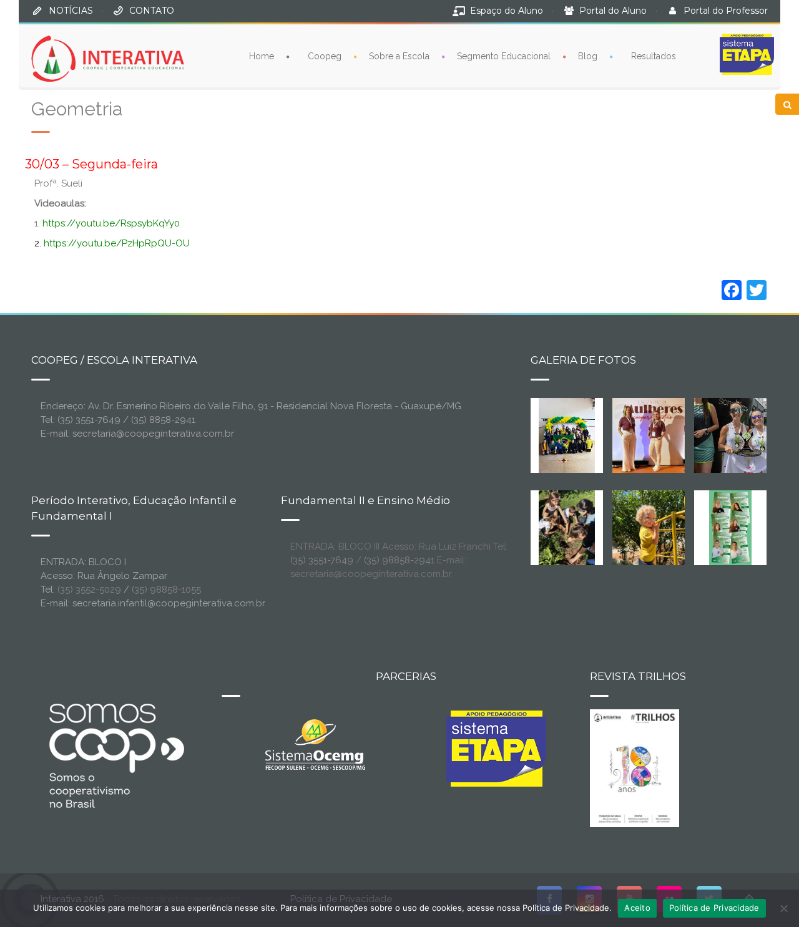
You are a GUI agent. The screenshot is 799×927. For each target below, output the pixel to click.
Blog (587, 56)
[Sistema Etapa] (496, 752)
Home (261, 56)
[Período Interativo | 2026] (649, 527)
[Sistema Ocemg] (315, 744)
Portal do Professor (726, 10)
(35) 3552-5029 (89, 589)
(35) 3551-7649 (321, 560)
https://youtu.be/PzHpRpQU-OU (117, 243)
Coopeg (324, 56)
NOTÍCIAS (71, 10)
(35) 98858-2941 (399, 560)
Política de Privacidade (714, 908)
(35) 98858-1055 (166, 589)
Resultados (653, 56)
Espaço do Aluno (506, 10)
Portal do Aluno (613, 10)
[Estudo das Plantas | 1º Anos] (567, 527)
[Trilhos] (634, 767)
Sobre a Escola (399, 56)
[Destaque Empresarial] (115, 755)
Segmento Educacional (504, 56)
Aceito (637, 908)
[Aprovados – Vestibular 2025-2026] (730, 527)
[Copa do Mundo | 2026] (567, 435)
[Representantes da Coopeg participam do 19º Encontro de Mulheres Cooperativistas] (658, 435)
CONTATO (151, 10)
